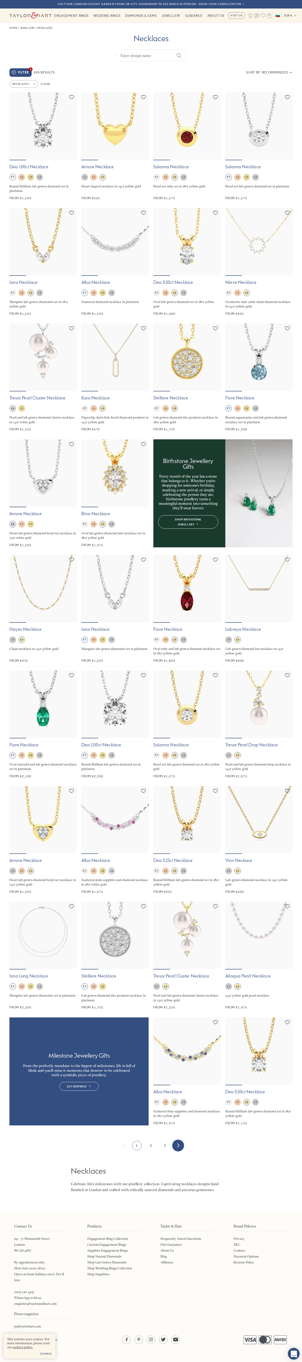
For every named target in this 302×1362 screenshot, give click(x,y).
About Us (215, 15)
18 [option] (21, 177)
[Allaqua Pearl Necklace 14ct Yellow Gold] (259, 956)
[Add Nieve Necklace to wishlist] (287, 212)
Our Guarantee (171, 1244)
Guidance (194, 15)
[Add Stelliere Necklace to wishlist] (215, 328)
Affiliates (166, 1262)
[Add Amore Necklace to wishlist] (143, 97)
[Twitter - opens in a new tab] (163, 1339)
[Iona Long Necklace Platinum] (43, 956)
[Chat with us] (294, 1354)
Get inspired (77, 1086)
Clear (45, 84)
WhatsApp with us (27, 1298)
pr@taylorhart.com (27, 1326)
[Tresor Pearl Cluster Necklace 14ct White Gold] (43, 378)
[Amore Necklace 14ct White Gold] (43, 493)
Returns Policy (244, 1262)
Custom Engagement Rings (106, 1244)
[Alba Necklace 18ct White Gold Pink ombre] (115, 840)
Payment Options (246, 1256)
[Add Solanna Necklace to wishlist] (215, 97)
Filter (25, 71)
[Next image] (70, 126)
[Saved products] (263, 15)
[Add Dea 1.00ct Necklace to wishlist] (71, 97)
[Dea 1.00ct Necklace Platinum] (43, 146)
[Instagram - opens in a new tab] (151, 1339)
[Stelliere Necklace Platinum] (115, 956)
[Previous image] (16, 126)
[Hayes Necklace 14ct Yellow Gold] (43, 609)
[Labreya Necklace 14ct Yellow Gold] (259, 609)
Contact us (257, 16)
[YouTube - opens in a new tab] (175, 1339)
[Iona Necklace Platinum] (115, 609)
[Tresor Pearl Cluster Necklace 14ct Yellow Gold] (187, 956)
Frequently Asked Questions (180, 1239)
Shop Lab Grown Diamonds (106, 1262)
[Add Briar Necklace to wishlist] (143, 444)
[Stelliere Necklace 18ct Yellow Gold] (187, 378)
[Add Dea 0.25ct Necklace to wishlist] (215, 791)
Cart (269, 15)
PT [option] (12, 177)
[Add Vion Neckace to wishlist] (287, 791)
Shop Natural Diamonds (104, 1256)
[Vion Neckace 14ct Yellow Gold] (259, 840)
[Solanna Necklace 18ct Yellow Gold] (187, 724)
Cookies (239, 1250)
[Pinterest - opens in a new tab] (138, 1339)
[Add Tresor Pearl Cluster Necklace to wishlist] (71, 328)
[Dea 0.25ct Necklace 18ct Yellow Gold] (187, 840)
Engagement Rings (71, 15)
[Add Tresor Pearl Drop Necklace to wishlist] (287, 675)
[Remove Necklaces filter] (34, 83)
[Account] (250, 16)
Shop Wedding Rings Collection (109, 1268)
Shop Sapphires (98, 1274)
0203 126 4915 (24, 1292)
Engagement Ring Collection (107, 1239)
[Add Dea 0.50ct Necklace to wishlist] (215, 212)
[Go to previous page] (124, 1145)
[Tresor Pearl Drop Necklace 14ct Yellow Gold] (259, 724)
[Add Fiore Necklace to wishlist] (287, 328)
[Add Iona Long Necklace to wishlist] (71, 906)
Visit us (236, 15)
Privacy (239, 1239)
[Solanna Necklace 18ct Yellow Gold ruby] (187, 146)
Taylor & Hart (30, 15)
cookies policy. (23, 1347)
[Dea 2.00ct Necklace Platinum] (115, 724)
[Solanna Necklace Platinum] (259, 146)
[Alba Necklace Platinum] (115, 262)
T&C (237, 1244)
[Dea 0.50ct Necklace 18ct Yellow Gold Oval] (187, 262)
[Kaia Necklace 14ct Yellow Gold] (115, 378)
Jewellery (171, 15)
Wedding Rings (106, 15)
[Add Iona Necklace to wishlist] (71, 212)
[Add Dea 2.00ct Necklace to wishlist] (143, 675)
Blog (163, 1256)
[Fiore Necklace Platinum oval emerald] (43, 724)
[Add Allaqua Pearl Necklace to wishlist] (287, 906)
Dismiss (46, 1353)
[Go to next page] (178, 1145)
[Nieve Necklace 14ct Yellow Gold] (259, 262)
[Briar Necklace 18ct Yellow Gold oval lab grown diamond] (115, 493)
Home (13, 28)
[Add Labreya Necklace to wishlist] (287, 559)
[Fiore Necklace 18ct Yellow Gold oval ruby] (187, 609)
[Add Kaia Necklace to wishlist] (143, 328)
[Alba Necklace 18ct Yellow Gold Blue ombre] (187, 1071)
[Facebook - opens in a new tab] (126, 1339)
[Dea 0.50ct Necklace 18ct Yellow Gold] (259, 1071)
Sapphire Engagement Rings (107, 1250)
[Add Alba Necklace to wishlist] (143, 212)
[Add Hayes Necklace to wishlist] (71, 559)
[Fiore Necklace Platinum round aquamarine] (259, 378)
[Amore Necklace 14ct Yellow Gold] (43, 840)
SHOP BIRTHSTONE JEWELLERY (188, 522)
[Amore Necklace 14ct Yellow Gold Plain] (115, 146)
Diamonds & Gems (141, 15)
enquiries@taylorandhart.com (35, 1303)
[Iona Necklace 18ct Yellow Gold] (43, 262)
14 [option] (84, 177)
